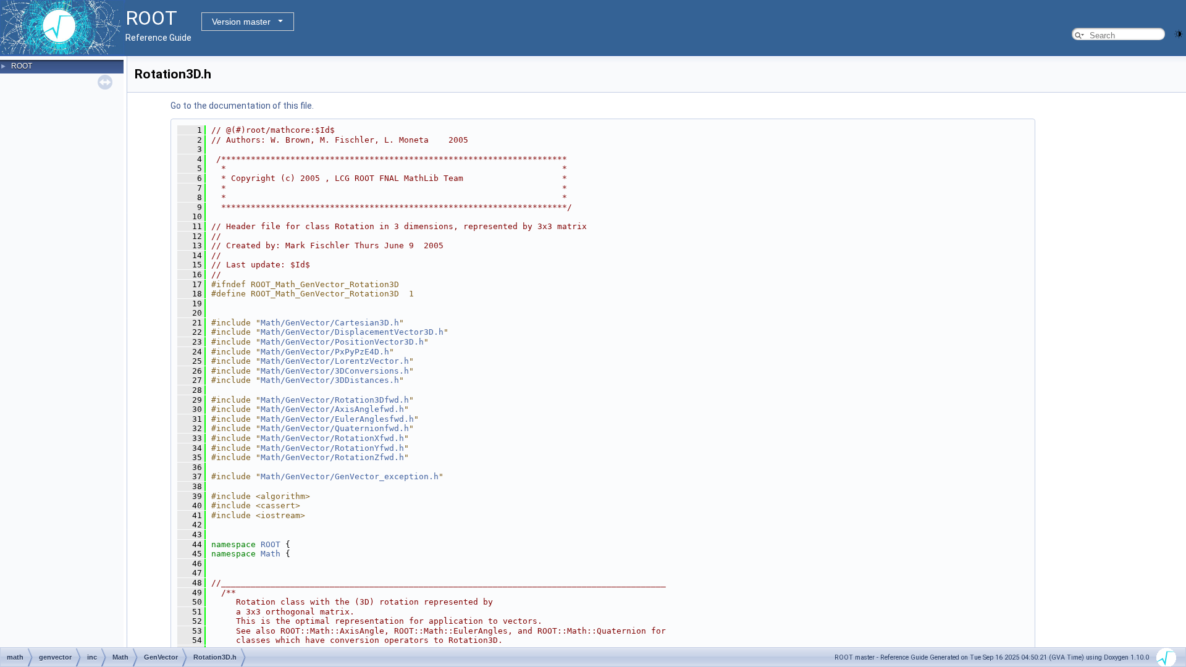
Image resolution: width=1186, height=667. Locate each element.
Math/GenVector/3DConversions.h (335, 370)
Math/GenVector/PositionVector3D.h (342, 341)
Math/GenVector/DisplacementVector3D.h (352, 332)
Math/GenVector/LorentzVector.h (335, 361)
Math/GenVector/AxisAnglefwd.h (332, 409)
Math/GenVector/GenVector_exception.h (350, 476)
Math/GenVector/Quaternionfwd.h (335, 428)
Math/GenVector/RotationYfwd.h (332, 448)
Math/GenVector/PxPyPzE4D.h (325, 351)
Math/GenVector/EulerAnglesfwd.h (337, 419)
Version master (241, 22)
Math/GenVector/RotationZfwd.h (332, 457)
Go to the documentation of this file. (242, 106)
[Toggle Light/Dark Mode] (1178, 33)
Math (270, 553)
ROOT (21, 66)
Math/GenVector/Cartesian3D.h (330, 322)
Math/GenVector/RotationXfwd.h (332, 438)
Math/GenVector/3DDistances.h (330, 380)
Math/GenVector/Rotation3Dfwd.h (335, 400)
